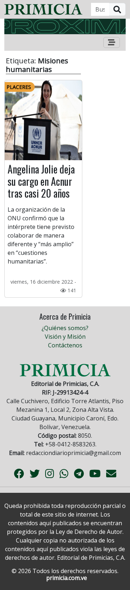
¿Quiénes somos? (65, 328)
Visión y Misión (65, 337)
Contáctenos (65, 345)
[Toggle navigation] (111, 42)
